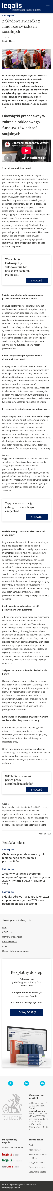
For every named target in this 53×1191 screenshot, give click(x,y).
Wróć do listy (44, 833)
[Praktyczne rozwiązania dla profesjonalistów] (21, 7)
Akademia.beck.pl (37, 1167)
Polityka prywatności (11, 1187)
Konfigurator (34, 1149)
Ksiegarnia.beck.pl (37, 1162)
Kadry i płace (8, 15)
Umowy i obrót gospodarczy (15, 951)
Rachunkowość (9, 941)
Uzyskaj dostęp (26, 1012)
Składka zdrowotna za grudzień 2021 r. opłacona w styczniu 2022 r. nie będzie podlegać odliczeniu (25, 900)
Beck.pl (32, 1145)
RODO (5, 946)
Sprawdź (36, 280)
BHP (4, 927)
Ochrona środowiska (12, 936)
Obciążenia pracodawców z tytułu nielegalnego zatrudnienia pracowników (23, 857)
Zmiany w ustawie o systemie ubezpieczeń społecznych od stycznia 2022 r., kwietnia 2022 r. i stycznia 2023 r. (26, 879)
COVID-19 (7, 932)
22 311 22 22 (16, 1147)
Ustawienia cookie (37, 1171)
